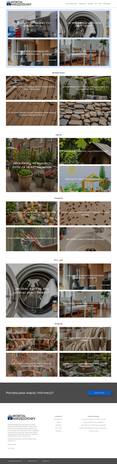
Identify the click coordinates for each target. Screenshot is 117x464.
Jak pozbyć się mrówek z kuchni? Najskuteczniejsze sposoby (85, 213)
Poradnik (106, 3)
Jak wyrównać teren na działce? (93, 422)
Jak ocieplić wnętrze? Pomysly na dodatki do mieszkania (85, 339)
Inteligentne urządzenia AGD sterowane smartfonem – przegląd (32, 52)
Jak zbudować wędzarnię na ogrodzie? (93, 425)
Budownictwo (71, 3)
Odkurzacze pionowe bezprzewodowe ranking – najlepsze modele (84, 52)
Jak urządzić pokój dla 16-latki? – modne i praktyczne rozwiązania (32, 364)
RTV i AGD (98, 3)
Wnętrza (82, 3)
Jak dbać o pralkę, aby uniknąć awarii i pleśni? (84, 24)
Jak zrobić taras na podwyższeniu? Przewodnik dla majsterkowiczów (32, 88)
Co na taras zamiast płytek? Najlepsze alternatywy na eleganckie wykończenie (32, 113)
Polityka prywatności (15, 461)
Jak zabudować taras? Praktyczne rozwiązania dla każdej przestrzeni (85, 88)
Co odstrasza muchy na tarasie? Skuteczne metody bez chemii (31, 213)
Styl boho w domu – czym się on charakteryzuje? (32, 339)
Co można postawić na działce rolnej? (93, 419)
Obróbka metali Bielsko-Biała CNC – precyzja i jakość (33, 24)
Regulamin (46, 461)
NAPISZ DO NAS (99, 393)
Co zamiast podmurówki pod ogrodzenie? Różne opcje (85, 113)
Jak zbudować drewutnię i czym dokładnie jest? (85, 151)
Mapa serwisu (32, 461)
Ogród (90, 3)
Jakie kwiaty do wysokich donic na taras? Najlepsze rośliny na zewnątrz (32, 165)
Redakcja (12, 444)
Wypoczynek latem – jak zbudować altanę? (85, 179)
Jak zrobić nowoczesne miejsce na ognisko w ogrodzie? (85, 364)
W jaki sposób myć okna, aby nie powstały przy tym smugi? (31, 239)
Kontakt (11, 448)
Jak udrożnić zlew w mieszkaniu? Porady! (85, 239)
